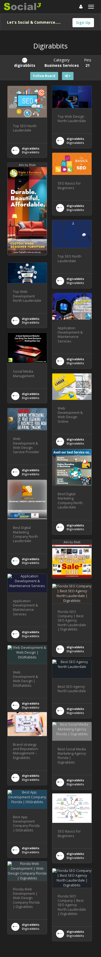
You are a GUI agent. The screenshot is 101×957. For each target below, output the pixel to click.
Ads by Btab (27, 165)
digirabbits (30, 148)
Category (61, 62)
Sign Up (83, 22)
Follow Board (44, 76)
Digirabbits (30, 152)
